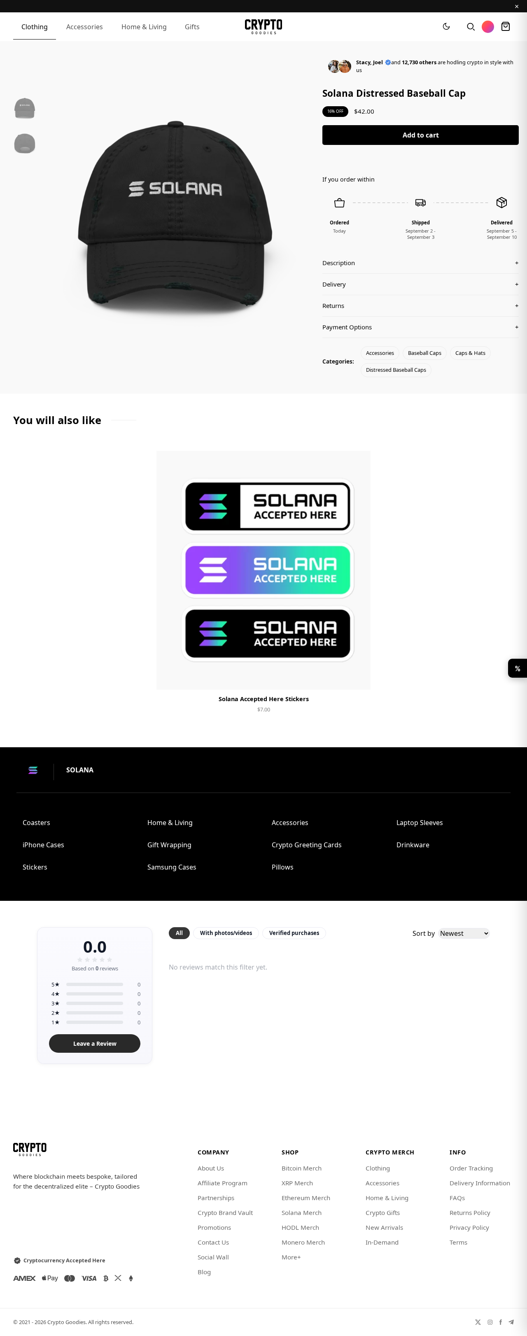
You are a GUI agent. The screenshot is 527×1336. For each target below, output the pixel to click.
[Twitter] (478, 1322)
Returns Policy (470, 1212)
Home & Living (144, 26)
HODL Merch (300, 1227)
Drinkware (412, 844)
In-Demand (382, 1242)
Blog (204, 1272)
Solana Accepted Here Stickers (264, 699)
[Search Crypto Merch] (470, 27)
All (179, 933)
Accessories (84, 26)
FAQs (457, 1198)
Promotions (214, 1227)
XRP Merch (297, 1183)
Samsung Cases (171, 867)
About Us (211, 1168)
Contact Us (213, 1242)
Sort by (424, 933)
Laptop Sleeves (419, 822)
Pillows (283, 867)
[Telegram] (511, 1322)
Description (420, 263)
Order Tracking (471, 1168)
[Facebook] (500, 1322)
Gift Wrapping (169, 844)
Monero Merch (303, 1242)
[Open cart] (505, 26)
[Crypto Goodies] (263, 26)
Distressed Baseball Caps (396, 369)
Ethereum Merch (306, 1198)
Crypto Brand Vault (225, 1212)
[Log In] (488, 27)
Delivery (420, 284)
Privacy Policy (469, 1227)
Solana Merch (302, 1212)
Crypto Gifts (383, 1212)
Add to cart (421, 135)
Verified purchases (294, 933)
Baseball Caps (424, 353)
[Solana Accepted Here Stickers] (263, 570)
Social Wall (213, 1257)
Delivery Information (480, 1183)
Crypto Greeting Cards (307, 844)
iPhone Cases (43, 844)
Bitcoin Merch (302, 1168)
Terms (458, 1242)
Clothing (34, 26)
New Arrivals (384, 1227)
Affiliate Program (222, 1183)
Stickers (35, 867)
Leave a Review (95, 1043)
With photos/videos (226, 933)
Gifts (192, 26)
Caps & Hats (470, 353)
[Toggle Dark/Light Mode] (446, 27)
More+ (291, 1257)
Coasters (36, 822)
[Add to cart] (263, 676)
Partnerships (216, 1198)
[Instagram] (490, 1322)
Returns (420, 305)
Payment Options (420, 327)
